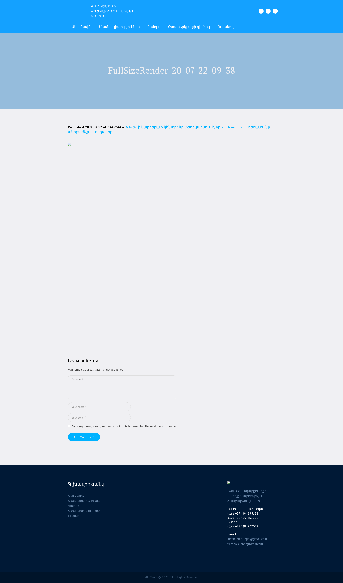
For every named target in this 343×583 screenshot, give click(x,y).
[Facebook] (261, 11)
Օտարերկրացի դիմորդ (85, 510)
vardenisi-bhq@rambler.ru (245, 544)
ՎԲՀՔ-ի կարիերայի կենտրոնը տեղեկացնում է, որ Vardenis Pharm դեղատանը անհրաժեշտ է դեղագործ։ (169, 129)
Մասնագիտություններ (84, 500)
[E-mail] (275, 11)
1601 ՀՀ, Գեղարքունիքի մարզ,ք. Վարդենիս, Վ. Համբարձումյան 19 (246, 496)
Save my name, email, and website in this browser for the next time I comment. (125, 426)
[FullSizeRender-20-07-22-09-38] (171, 246)
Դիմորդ (73, 505)
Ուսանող (74, 515)
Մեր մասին (76, 495)
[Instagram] (268, 11)
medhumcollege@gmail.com (247, 539)
